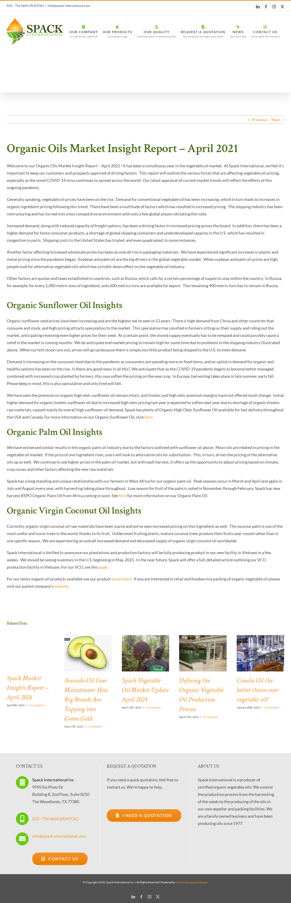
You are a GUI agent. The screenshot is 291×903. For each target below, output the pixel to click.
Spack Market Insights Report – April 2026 (27, 688)
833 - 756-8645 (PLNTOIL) (55, 818)
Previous (259, 119)
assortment (122, 578)
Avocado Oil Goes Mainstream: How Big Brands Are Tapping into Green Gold (86, 699)
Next (275, 119)
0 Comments (36, 705)
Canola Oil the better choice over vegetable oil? (257, 690)
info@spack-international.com (69, 5)
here (149, 416)
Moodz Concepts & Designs (192, 882)
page (103, 567)
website (61, 586)
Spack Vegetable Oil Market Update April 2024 (145, 690)
